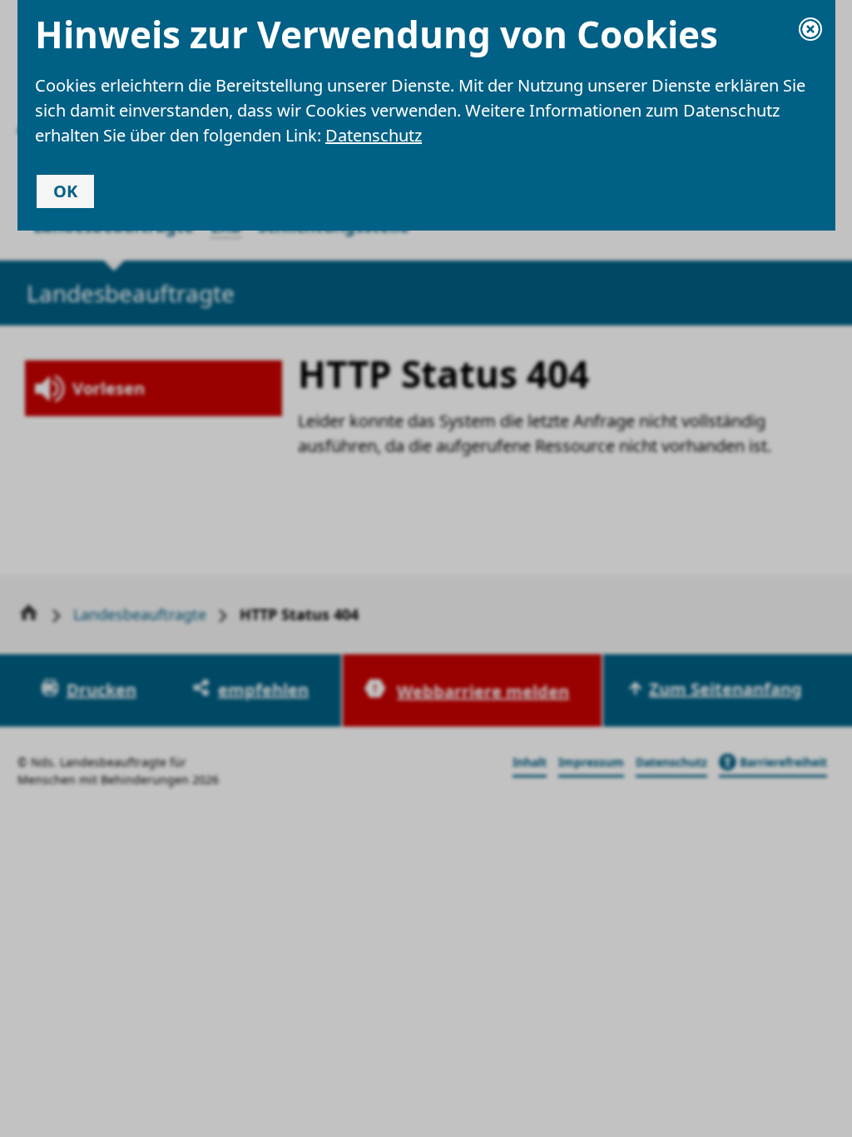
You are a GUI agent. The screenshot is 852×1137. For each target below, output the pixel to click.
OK (65, 191)
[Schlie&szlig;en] (810, 29)
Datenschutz (373, 135)
